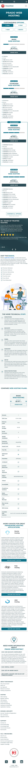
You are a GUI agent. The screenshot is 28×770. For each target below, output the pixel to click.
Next (26, 401)
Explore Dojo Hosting (14, 594)
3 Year (8, 25)
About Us (2, 685)
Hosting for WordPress (6, 705)
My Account (3, 729)
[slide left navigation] (12, 249)
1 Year (8, 29)
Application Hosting (5, 707)
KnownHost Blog (4, 724)
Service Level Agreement (6, 741)
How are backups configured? (11, 652)
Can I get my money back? (9, 670)
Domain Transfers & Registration (8, 713)
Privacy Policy (3, 737)
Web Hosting (3, 696)
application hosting (9, 257)
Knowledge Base (4, 726)
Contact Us (3, 722)
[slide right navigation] (15, 249)
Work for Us (3, 735)
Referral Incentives (5, 688)
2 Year (20, 25)
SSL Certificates (4, 714)
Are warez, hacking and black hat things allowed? (12, 674)
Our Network (3, 687)
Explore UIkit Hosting (14, 629)
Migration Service (4, 716)
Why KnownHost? (4, 683)
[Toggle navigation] (26, 6)
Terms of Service (4, 739)
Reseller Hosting (4, 698)
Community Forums (5, 728)
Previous (11, 401)
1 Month (20, 29)
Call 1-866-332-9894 (6, 733)
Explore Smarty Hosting (14, 560)
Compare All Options (14, 213)
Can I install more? (7, 667)
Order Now (14, 52)
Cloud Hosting (3, 701)
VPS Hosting (3, 700)
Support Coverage (4, 744)
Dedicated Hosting (5, 703)
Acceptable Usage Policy (6, 742)
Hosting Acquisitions (5, 690)
